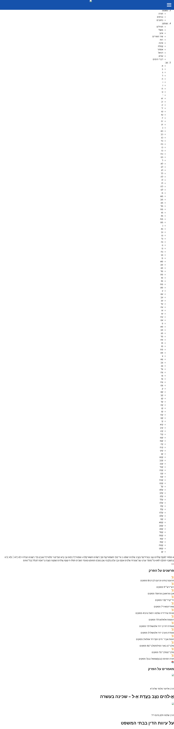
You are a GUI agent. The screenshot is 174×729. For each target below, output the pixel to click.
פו (162, 342)
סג (162, 267)
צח (161, 382)
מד (161, 206)
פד (162, 336)
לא (162, 163)
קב (162, 395)
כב (162, 134)
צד (162, 369)
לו (162, 179)
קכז (161, 476)
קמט (161, 548)
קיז (162, 444)
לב (162, 166)
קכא (161, 457)
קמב (161, 525)
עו (162, 310)
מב (161, 199)
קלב (161, 492)
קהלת (160, 46)
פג (162, 333)
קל (162, 486)
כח (162, 153)
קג (162, 398)
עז (162, 313)
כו (162, 147)
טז (162, 114)
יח (162, 121)
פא (161, 326)
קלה (161, 502)
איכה (161, 42)
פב (167, 63)
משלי (160, 29)
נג (162, 235)
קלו (161, 506)
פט (161, 352)
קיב (161, 427)
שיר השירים (157, 36)
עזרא (161, 55)
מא (161, 196)
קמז (161, 541)
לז (162, 183)
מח (161, 219)
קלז (161, 509)
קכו (161, 473)
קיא (161, 424)
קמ (161, 519)
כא (162, 130)
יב (162, 101)
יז (162, 117)
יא (162, 98)
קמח (161, 545)
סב (161, 264)
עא (162, 294)
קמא (161, 522)
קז (162, 411)
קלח (161, 512)
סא (161, 261)
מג (162, 202)
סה (161, 274)
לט (162, 189)
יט (162, 124)
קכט (161, 483)
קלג (161, 496)
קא (162, 391)
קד (162, 401)
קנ (162, 551)
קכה (161, 470)
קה (162, 404)
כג (162, 137)
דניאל (160, 52)
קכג (161, 463)
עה (162, 307)
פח (161, 349)
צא (162, 359)
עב (162, 297)
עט (162, 320)
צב (162, 362)
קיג (161, 431)
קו (162, 408)
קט (162, 417)
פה (161, 339)
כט (162, 157)
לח (162, 186)
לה (162, 176)
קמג (161, 528)
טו (162, 111)
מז (162, 215)
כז (162, 150)
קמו (161, 538)
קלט (161, 515)
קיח (161, 447)
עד (162, 303)
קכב (161, 460)
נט (162, 254)
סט (161, 287)
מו (162, 212)
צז (162, 378)
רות (161, 39)
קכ (162, 453)
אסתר (160, 49)
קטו (161, 437)
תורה (161, 13)
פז (162, 346)
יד (162, 108)
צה (162, 372)
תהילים (165, 24)
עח (161, 316)
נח (162, 251)
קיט (161, 450)
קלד (161, 499)
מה (161, 209)
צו (162, 375)
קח (161, 414)
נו (162, 245)
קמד (161, 532)
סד (161, 271)
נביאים (160, 16)
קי (162, 421)
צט (162, 385)
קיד (161, 434)
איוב (161, 33)
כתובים (165, 11)
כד (162, 140)
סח (161, 284)
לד (162, 173)
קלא (161, 489)
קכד (161, 466)
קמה (161, 535)
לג (162, 170)
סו (162, 277)
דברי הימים (158, 59)
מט (161, 222)
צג (162, 365)
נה (162, 241)
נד (162, 238)
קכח (161, 479)
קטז (161, 440)
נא (162, 228)
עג (162, 300)
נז (162, 248)
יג (162, 104)
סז (162, 281)
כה (162, 144)
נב (162, 232)
